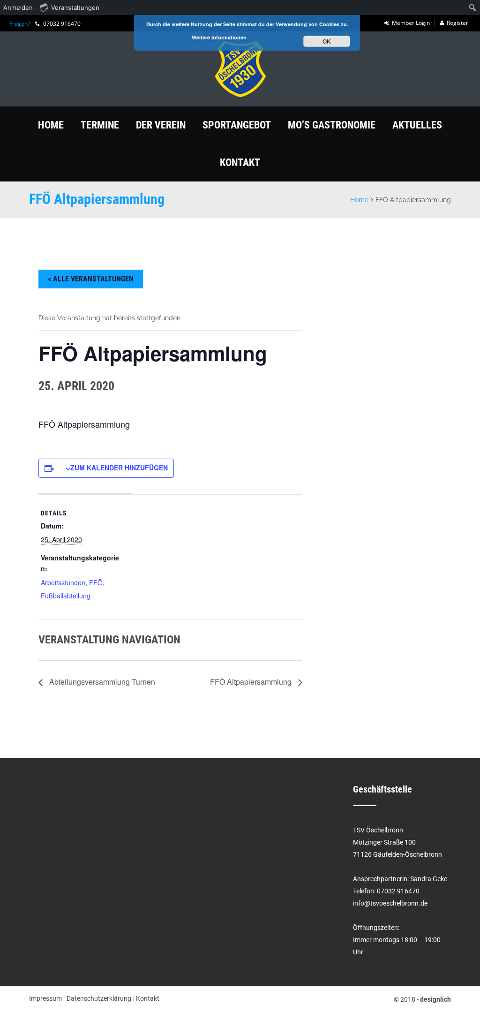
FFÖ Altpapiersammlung (251, 681)
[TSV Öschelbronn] (240, 69)
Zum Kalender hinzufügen (119, 467)
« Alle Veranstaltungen (91, 278)
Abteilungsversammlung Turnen (101, 681)
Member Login (411, 23)
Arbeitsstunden (63, 582)
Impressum (45, 998)
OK (326, 41)
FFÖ (96, 582)
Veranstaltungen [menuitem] (75, 7)
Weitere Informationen (219, 37)
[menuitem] (472, 7)
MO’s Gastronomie (331, 125)
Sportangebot (236, 125)
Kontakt (240, 162)
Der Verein (161, 125)
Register (457, 23)
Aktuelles (417, 125)
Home (51, 125)
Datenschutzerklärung (99, 998)
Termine (100, 125)
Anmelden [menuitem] (18, 7)
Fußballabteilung (65, 595)
